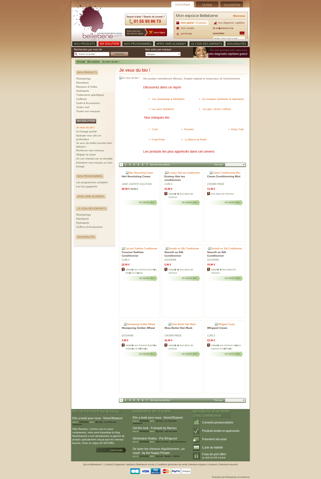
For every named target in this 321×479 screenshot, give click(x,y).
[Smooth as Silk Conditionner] (182, 248)
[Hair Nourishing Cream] (139, 172)
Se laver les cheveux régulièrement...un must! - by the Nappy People (159, 450)
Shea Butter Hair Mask (178, 327)
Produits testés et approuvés (220, 430)
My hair (99, 422)
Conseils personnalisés (217, 422)
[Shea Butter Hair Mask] (182, 324)
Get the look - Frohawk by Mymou (155, 428)
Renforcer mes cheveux (90, 150)
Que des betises (178, 442)
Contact (109, 464)
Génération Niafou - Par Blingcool (155, 438)
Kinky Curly (237, 129)
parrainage (186, 33)
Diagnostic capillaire (124, 464)
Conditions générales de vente (171, 464)
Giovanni (189, 129)
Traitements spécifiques (90, 94)
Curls (155, 129)
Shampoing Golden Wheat (138, 327)
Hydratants (82, 90)
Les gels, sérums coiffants (217, 109)
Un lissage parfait (86, 131)
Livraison (212, 464)
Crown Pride (158, 139)
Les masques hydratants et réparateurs (223, 99)
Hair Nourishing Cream (136, 176)
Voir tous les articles (160, 164)
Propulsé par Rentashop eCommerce (231, 477)
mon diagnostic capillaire (231, 22)
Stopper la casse (86, 154)
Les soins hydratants (163, 109)
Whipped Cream (217, 327)
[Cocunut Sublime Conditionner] (140, 248)
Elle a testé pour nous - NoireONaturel (158, 417)
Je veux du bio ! (85, 127)
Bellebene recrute (146, 464)
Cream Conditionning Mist (223, 176)
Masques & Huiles (86, 86)
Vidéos (176, 456)
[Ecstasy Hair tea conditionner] (182, 172)
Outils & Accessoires (88, 103)
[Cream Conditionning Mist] (225, 172)
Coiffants (81, 98)
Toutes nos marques (88, 111)
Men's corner (162, 442)
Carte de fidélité (212, 447)
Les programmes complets (92, 182)
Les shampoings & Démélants (168, 99)
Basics (168, 456)
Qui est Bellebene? (93, 464)
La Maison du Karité (196, 139)
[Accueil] (97, 20)
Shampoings (83, 78)
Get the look (171, 431)
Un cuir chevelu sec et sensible (94, 158)
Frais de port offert (214, 456)
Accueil (81, 61)
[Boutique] (182, 4)
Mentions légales (197, 464)
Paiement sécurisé (214, 439)
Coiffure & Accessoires (89, 226)
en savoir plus (146, 202)
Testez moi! (83, 107)
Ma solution (93, 61)
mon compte (187, 28)
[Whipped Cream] (225, 324)
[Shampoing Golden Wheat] (139, 324)
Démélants (82, 82)
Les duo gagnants (86, 186)
